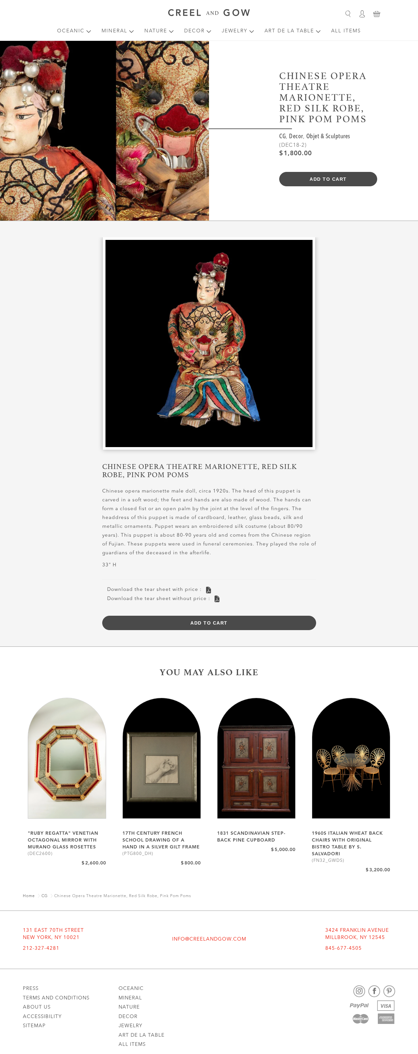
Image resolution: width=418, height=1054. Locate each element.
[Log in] (362, 14)
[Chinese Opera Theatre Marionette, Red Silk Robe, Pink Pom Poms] (209, 346)
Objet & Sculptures (328, 137)
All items (346, 31)
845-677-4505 (343, 948)
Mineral (114, 31)
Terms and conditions (56, 998)
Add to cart (328, 179)
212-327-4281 (41, 948)
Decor (194, 31)
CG (282, 137)
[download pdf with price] (208, 590)
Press (31, 988)
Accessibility (42, 1016)
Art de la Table (289, 31)
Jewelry (235, 31)
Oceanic (71, 31)
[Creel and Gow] (209, 14)
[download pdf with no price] (217, 598)
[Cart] (376, 14)
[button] (348, 14)
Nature (155, 31)
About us (37, 1007)
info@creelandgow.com (209, 939)
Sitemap (34, 1026)
